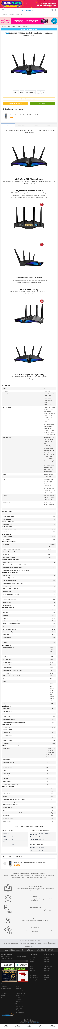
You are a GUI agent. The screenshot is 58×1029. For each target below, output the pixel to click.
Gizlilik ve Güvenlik (20, 993)
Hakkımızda (18, 988)
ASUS (7, 33)
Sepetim (3, 995)
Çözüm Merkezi (5, 986)
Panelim (3, 991)
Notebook (32, 959)
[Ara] (3, 14)
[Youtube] (30, 1020)
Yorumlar (36, 125)
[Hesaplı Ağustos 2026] (29, 4)
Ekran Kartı (32, 968)
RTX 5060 (46, 959)
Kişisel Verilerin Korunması (19, 998)
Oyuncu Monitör (34, 977)
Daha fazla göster (34, 980)
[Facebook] (25, 1020)
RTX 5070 (46, 970)
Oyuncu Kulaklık (34, 973)
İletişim (17, 986)
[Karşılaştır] (53, 863)
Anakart (32, 964)
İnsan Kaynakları (19, 991)
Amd (49, 467)
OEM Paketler (33, 957)
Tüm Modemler (42, 104)
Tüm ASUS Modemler (15, 104)
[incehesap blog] (7, 1007)
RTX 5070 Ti (47, 973)
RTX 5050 (46, 957)
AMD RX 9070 (47, 968)
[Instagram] (27, 1020)
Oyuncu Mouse (33, 975)
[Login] (3, 10)
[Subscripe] (27, 961)
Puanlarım (3, 993)
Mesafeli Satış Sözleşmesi (19, 1009)
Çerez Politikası (19, 1006)
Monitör (32, 961)
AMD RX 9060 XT (48, 964)
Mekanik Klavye (34, 970)
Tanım (8, 125)
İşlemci (31, 966)
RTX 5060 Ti (47, 961)
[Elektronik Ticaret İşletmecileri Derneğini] (44, 950)
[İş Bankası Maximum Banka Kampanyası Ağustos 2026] (29, 21)
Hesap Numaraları (20, 995)
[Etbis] (23, 976)
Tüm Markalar (19, 1001)
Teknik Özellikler (22, 125)
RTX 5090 (46, 977)
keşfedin (37, 890)
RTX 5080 (46, 975)
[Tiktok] (33, 1020)
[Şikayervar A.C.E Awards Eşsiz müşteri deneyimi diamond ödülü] (9, 976)
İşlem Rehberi (19, 1004)
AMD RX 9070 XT (48, 966)
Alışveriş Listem (5, 997)
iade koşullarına (45, 910)
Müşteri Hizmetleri (6, 988)
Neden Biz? (50, 125)
